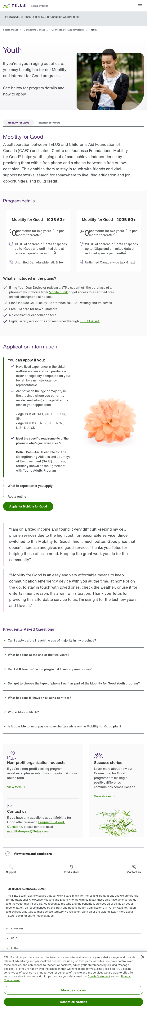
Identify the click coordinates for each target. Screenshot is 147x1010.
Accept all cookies (73, 1002)
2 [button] (43, 243)
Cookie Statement (99, 976)
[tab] (18, 123)
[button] (140, 6)
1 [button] (41, 234)
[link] (10, 29)
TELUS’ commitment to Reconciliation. (30, 916)
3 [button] (55, 252)
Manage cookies (73, 990)
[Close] (143, 957)
